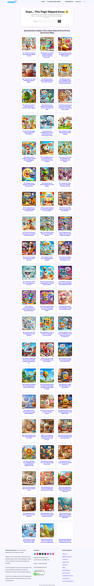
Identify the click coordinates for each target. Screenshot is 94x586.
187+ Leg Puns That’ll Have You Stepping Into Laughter (47, 258)
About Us (64, 554)
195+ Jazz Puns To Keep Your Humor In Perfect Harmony (29, 258)
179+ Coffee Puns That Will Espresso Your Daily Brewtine (29, 515)
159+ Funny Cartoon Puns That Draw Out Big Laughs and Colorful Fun (65, 437)
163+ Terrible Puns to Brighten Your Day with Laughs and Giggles (65, 234)
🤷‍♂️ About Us (78, 1)
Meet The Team (66, 573)
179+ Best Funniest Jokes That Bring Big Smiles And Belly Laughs (65, 412)
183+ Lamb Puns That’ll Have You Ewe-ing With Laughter (65, 132)
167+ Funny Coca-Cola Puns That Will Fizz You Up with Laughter (47, 360)
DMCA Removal (66, 570)
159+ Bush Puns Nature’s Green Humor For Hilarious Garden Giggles (29, 106)
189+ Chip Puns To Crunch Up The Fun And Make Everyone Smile (47, 334)
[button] (84, 1)
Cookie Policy (65, 562)
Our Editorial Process (67, 575)
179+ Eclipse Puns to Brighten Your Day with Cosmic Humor (29, 185)
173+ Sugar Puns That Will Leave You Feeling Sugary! (47, 412)
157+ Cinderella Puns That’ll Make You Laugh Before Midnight (29, 412)
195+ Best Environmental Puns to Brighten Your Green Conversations (29, 386)
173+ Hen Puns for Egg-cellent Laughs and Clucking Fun (29, 132)
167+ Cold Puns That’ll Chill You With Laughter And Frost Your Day (29, 541)
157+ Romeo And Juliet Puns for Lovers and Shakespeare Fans (65, 258)
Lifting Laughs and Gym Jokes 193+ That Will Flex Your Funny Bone (47, 209)
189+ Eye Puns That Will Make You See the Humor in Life (29, 489)
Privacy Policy (65, 578)
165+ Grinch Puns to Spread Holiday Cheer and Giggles (47, 185)
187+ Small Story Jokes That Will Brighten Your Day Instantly (65, 386)
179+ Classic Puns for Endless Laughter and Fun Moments (65, 209)
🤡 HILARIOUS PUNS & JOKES (53, 1)
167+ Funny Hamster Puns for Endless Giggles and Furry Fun (29, 437)
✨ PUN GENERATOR (68, 1)
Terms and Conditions (67, 581)
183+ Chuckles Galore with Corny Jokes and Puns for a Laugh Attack (46, 541)
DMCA (63, 567)
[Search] (59, 21)
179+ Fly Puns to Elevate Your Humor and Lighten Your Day (28, 54)
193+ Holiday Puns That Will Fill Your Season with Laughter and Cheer (47, 515)
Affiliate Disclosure (67, 556)
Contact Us (65, 559)
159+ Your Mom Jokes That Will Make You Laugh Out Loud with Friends (65, 308)
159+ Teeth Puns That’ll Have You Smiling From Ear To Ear (29, 283)
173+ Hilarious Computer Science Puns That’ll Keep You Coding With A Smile (65, 283)
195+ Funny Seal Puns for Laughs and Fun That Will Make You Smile (47, 283)
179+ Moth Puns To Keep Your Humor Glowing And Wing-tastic (47, 463)
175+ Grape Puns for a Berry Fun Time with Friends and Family (65, 185)
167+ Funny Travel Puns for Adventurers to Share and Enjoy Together (29, 234)
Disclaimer (65, 565)
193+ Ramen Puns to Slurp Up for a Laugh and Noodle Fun (65, 463)
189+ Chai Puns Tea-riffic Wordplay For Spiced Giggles (29, 80)
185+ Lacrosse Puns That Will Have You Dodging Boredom (47, 234)
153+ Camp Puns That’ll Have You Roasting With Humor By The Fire (65, 360)
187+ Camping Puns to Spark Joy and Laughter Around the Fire (29, 209)
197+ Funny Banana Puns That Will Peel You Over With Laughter (65, 54)
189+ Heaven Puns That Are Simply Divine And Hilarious (29, 334)
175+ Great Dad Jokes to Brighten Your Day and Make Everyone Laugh (65, 541)
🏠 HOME (43, 1)
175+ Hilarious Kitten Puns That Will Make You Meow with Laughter (47, 80)
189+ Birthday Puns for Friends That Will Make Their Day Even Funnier (47, 489)
